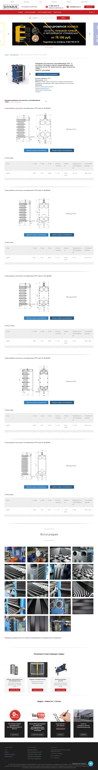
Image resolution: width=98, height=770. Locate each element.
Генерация (38, 91)
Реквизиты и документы (10, 754)
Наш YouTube (84, 2)
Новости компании (9, 756)
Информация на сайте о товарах (34, 754)
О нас (40, 2)
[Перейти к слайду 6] (52, 47)
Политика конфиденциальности (34, 752)
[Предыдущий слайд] (8, 34)
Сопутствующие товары (44, 12)
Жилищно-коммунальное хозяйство (44, 86)
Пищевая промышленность (42, 88)
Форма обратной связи (32, 750)
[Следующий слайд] (89, 34)
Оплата (12, 2)
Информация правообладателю (34, 756)
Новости (69, 2)
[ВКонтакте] (92, 12)
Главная (20, 12)
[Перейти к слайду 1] (45, 47)
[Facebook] (90, 12)
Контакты (54, 2)
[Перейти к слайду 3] (48, 47)
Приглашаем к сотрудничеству (34, 758)
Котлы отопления (30, 12)
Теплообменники (14, 54)
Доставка (26, 2)
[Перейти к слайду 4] (49, 47)
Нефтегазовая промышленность (43, 90)
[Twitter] (94, 12)
